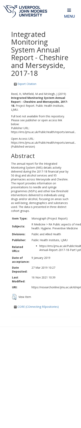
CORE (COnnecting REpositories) (38, 307)
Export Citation (26, 84)
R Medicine (38, 224)
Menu (69, 16)
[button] (14, 297)
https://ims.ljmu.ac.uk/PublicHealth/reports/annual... (43, 132)
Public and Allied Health (46, 234)
